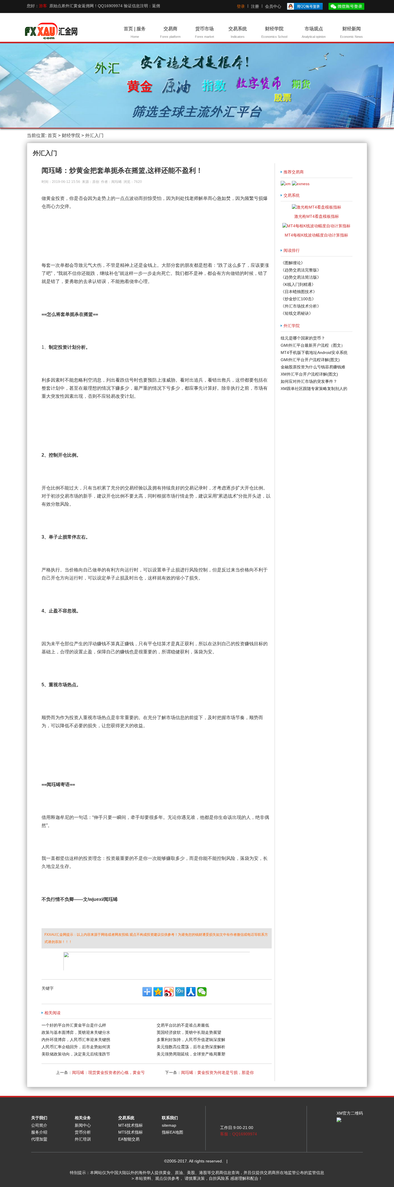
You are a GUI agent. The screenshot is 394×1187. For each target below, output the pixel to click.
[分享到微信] (202, 991)
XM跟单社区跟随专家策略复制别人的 (314, 388)
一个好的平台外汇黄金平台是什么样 (74, 1025)
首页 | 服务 (135, 32)
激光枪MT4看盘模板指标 (316, 216)
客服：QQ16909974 (238, 1134)
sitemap (169, 1125)
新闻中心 (83, 1125)
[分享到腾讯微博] (180, 991)
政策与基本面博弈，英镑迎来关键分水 (76, 1032)
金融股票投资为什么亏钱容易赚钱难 (313, 367)
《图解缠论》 (293, 262)
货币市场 (204, 32)
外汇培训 (83, 1139)
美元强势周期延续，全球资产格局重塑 (191, 1054)
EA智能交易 (129, 1139)
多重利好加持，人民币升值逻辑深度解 (191, 1039)
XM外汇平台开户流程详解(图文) (309, 374)
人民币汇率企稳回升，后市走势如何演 (76, 1047)
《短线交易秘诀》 (297, 313)
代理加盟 (39, 1139)
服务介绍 (39, 1132)
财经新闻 (351, 32)
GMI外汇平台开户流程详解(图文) (310, 359)
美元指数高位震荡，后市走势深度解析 (191, 1047)
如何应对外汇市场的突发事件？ (309, 381)
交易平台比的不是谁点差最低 (183, 1025)
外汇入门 (94, 135)
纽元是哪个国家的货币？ (303, 338)
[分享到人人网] (191, 991)
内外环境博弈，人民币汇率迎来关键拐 (76, 1039)
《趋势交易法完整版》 (301, 270)
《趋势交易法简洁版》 (301, 277)
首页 (52, 135)
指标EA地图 (172, 1132)
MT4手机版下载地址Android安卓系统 (314, 352)
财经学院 (274, 32)
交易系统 (237, 32)
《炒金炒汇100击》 (298, 299)
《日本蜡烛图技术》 (299, 291)
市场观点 (314, 32)
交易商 (170, 32)
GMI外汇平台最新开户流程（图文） (313, 345)
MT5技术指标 (130, 1132)
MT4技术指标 (130, 1125)
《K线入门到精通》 (298, 284)
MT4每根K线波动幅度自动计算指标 (316, 235)
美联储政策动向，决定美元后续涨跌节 (76, 1054)
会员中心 (273, 6)
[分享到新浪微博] (169, 991)
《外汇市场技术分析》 (301, 306)
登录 (241, 6)
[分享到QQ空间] (158, 991)
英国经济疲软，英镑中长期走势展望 (189, 1032)
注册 (255, 6)
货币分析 (83, 1132)
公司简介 (39, 1125)
